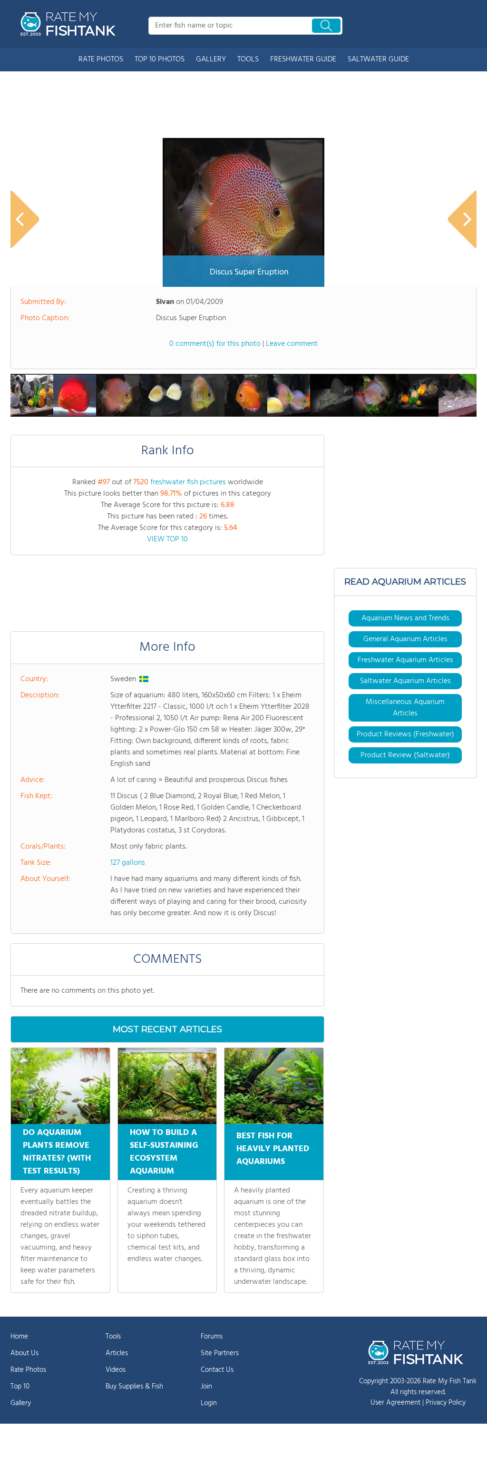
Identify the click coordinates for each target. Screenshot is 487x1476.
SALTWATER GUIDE (378, 59)
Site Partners (220, 1353)
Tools (113, 1336)
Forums (212, 1336)
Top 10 (19, 1386)
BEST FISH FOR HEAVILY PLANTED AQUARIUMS (272, 1149)
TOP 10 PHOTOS (160, 59)
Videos (116, 1370)
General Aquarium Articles (405, 639)
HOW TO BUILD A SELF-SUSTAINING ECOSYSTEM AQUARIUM (164, 1152)
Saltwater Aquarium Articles (405, 681)
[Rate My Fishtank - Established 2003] (70, 24)
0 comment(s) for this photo (215, 344)
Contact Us (217, 1370)
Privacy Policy (446, 1402)
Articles (117, 1353)
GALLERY (211, 59)
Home (19, 1336)
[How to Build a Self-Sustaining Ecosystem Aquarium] (167, 1086)
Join (206, 1386)
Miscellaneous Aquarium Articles (405, 708)
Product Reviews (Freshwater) (405, 734)
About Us (24, 1353)
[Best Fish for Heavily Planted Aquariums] (273, 1086)
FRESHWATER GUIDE (303, 59)
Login (209, 1403)
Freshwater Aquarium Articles (405, 660)
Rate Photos (28, 1370)
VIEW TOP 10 (167, 539)
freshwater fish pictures (188, 482)
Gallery (20, 1403)
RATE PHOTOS (100, 59)
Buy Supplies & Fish (134, 1386)
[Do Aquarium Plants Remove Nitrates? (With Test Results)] (60, 1086)
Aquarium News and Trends (405, 618)
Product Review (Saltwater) (405, 755)
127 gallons (127, 863)
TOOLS (248, 59)
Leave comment (292, 344)
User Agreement (395, 1402)
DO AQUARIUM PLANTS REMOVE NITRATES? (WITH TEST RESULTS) (57, 1152)
